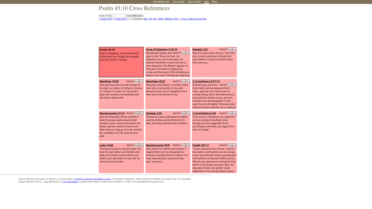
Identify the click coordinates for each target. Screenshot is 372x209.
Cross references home (193, 18)
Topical (194, 1)
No (187, 52)
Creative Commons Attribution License (93, 179)
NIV (145, 18)
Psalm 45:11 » (122, 18)
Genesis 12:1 (200, 49)
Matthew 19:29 (109, 81)
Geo (178, 1)
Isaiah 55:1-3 (201, 145)
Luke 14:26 (106, 145)
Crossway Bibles (70, 181)
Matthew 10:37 (155, 81)
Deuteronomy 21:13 (112, 113)
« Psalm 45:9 (105, 18)
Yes (183, 52)
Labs (206, 1)
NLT (155, 18)
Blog (214, 1)
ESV (176, 18)
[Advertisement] (342, 26)
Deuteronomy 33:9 (158, 145)
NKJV (160, 18)
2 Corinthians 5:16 (204, 113)
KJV (150, 18)
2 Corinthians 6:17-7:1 (206, 81)
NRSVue (168, 18)
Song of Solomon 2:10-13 (161, 49)
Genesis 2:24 (154, 113)
